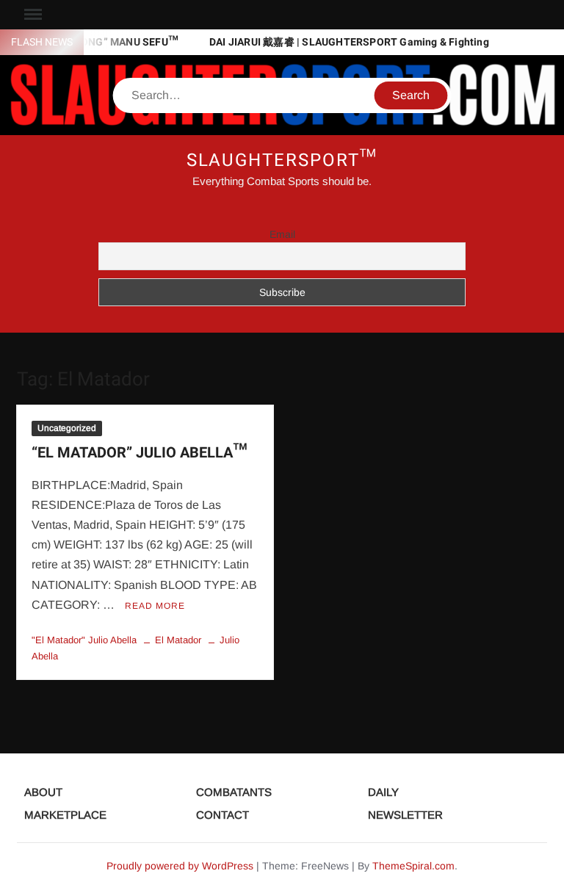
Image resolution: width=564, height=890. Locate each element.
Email (282, 234)
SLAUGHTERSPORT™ (282, 160)
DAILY (383, 792)
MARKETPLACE (65, 814)
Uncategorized (66, 428)
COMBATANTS (234, 792)
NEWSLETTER (405, 814)
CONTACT (222, 814)
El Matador (178, 639)
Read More (155, 606)
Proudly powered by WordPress (179, 866)
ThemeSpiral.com (413, 866)
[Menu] (31, 14)
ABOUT (43, 792)
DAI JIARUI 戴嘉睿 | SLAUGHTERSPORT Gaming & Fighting (349, 42)
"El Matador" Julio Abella (84, 639)
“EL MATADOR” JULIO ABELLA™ (139, 452)
